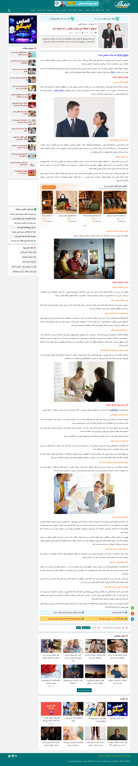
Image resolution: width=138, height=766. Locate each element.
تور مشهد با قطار (30, 271)
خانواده (80, 10)
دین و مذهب (41, 10)
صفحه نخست (125, 756)
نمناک (108, 10)
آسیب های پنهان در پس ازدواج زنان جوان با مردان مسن (73, 658)
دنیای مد (64, 10)
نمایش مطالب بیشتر (84, 690)
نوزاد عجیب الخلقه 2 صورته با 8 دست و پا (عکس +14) (117, 743)
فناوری (33, 10)
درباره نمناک (115, 756)
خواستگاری (114, 410)
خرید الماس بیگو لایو (118, 612)
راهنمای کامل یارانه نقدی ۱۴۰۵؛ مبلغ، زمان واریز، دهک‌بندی (64, 619)
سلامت (57, 10)
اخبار (102, 10)
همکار (78, 628)
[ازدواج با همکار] (84, 117)
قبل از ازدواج (86, 628)
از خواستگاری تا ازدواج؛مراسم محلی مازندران (51, 681)
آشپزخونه (50, 10)
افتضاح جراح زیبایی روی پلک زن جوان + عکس (73, 743)
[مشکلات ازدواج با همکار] (84, 381)
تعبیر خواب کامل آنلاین (27, 252)
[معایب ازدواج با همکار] (84, 259)
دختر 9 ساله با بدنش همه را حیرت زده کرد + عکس (95, 743)
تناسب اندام (72, 10)
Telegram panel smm (28, 257)
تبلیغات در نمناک (103, 756)
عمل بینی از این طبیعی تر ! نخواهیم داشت (97, 719)
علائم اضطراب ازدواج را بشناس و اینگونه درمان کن (95, 656)
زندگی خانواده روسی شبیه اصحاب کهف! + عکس (67, 612)
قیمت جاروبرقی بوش (28, 266)
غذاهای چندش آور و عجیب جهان (73, 719)
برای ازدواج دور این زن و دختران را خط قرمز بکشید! (51, 656)
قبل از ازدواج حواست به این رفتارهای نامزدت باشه (117, 656)
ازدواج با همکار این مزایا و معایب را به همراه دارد (74, 28)
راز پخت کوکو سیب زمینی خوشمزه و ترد (24, 219)
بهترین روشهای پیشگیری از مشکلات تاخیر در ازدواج (95, 681)
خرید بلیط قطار (18, 271)
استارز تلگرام (16, 266)
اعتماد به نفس (59, 90)
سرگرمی (87, 10)
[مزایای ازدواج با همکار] (84, 494)
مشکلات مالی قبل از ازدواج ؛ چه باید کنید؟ (117, 681)
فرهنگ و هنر (95, 10)
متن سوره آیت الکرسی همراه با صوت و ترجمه (23, 214)
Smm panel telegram (28, 262)
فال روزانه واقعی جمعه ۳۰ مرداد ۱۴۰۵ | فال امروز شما (51, 719)
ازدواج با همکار (122, 55)
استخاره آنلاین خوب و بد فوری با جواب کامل (111, 619)
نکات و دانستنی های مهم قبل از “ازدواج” (73, 681)
